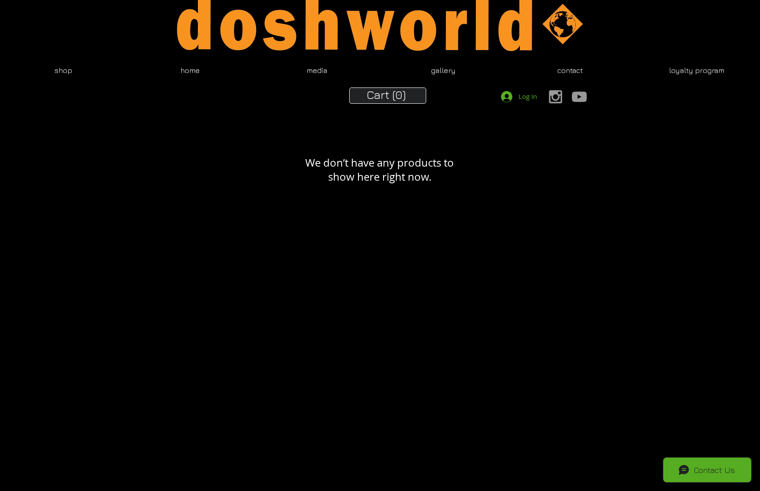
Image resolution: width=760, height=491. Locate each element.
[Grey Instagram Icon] (555, 96)
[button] (388, 95)
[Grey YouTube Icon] (579, 96)
